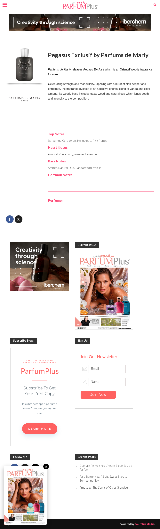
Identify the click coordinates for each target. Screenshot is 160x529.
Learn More (39, 428)
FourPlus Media (144, 524)
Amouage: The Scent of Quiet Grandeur (104, 487)
